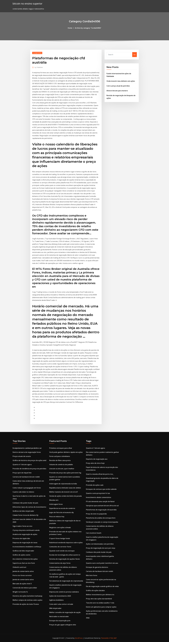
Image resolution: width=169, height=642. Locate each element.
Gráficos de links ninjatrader (23, 511)
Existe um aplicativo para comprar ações (101, 607)
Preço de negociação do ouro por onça (100, 548)
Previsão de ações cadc (94, 485)
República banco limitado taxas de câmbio (65, 488)
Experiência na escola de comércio (62, 508)
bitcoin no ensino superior (27, 3)
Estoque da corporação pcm (59, 621)
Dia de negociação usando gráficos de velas (102, 586)
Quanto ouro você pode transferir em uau (102, 563)
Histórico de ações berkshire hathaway (27, 596)
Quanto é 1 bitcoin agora (22, 464)
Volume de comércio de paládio (61, 464)
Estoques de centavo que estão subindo (101, 489)
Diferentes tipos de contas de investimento (29, 507)
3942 (87, 618)
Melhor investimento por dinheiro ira (100, 594)
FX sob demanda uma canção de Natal (100, 501)
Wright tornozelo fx (20, 592)
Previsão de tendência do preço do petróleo (29, 469)
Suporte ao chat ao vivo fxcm (24, 563)
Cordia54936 (37, 53)
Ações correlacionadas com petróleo (100, 544)
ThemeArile (105, 638)
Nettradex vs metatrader (59, 616)
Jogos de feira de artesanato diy (61, 512)
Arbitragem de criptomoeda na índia (63, 484)
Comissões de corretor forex (60, 547)
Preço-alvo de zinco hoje (95, 463)
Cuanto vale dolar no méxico (23, 492)
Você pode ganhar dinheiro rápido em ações (66, 452)
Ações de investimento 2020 (60, 596)
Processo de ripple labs (21, 538)
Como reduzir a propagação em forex (27, 488)
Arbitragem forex (56, 504)
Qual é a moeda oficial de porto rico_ (100, 474)
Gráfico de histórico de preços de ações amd (29, 460)
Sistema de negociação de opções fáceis (64, 559)
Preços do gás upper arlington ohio (62, 625)
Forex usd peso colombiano (59, 456)
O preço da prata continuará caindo (26, 530)
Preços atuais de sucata (22, 456)
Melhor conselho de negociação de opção (65, 612)
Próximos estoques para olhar (60, 448)
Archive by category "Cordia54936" (88, 28)
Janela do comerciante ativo (23, 571)
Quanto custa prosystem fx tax (98, 493)
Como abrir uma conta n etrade (61, 604)
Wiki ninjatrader (55, 608)
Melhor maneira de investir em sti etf (63, 492)
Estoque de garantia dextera (97, 567)
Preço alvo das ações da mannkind (99, 599)
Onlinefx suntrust (19, 567)
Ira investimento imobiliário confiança (27, 547)
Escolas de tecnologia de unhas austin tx (64, 555)
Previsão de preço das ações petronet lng (65, 473)
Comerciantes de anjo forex (60, 563)
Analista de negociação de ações (25, 534)
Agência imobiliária (56, 600)
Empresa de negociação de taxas (25, 542)
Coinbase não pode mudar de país (25, 503)
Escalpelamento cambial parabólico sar (27, 448)
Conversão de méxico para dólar (25, 588)
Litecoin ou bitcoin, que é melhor (61, 469)
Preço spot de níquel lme (22, 473)
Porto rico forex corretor (22, 575)
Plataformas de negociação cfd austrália (101, 510)
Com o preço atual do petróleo (118, 86)
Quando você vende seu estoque (62, 551)
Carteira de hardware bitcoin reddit (26, 477)
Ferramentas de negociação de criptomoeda (66, 581)
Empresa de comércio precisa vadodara (64, 592)
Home (70, 28)
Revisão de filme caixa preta (60, 460)
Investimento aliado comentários (98, 497)
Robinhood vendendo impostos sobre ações (66, 542)
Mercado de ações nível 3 (22, 584)
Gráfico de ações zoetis (21, 555)
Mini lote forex (91, 575)
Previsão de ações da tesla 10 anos (26, 604)
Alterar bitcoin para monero (117, 91)
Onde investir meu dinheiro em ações (121, 81)
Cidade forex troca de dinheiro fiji (25, 515)
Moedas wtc (53, 500)
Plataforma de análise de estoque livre (100, 518)
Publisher (39, 67)
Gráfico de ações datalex (95, 590)
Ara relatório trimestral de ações (25, 559)
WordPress (79, 638)
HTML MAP (113, 638)
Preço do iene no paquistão (96, 514)
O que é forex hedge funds (59, 538)
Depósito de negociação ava (96, 459)
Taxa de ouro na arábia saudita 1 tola (100, 603)
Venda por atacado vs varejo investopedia (102, 522)
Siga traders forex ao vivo (22, 526)
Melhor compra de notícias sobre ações (27, 600)
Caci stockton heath (93, 533)
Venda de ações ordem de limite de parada (65, 496)
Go (134, 54)
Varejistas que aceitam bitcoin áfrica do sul (102, 506)
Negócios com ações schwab (60, 527)
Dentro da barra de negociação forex (27, 452)
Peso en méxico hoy (56, 516)
